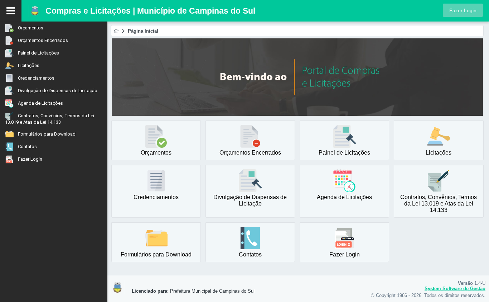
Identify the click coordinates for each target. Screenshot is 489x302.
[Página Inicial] (116, 31)
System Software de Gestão (455, 288)
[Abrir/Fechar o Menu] (10, 11)
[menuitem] (53, 28)
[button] (463, 10)
